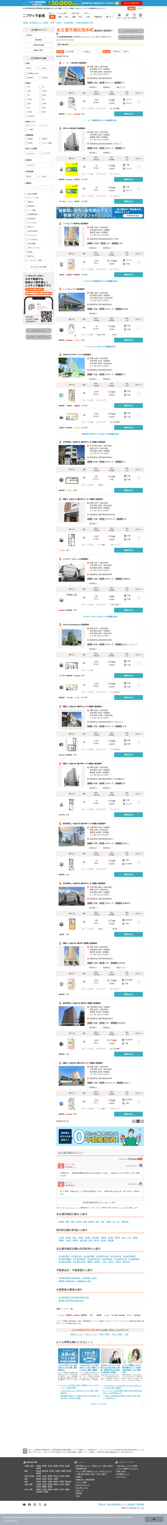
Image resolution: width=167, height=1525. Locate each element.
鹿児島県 (39, 1492)
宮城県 (55, 1466)
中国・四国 (28, 1484)
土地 (126, 1334)
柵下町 (117, 1238)
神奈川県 (45, 1471)
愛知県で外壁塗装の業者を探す (71, 1301)
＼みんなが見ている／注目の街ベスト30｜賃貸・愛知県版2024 (67, 1367)
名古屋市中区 (116, 1256)
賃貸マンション (85, 1466)
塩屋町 (61, 1240)
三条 (129, 1238)
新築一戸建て (104, 1334)
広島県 (38, 1484)
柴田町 (75, 1240)
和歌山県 (68, 1481)
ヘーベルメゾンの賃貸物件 (74, 289)
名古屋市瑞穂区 (65, 1259)
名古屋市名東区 (65, 1262)
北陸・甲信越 (29, 1476)
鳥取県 (50, 1484)
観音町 (68, 1238)
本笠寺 (79, 1222)
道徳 (85, 1222)
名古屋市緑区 (134, 1259)
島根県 (55, 1484)
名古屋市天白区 (79, 1262)
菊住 (74, 1238)
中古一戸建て (117, 1334)
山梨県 (44, 1476)
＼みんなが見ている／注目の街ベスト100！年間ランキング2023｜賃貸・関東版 (89, 1367)
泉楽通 (110, 1240)
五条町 (110, 1238)
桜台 (124, 1238)
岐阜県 (44, 1479)
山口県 (61, 1484)
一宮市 (104, 1262)
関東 (26, 1471)
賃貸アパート (97, 1466)
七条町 (68, 1240)
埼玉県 (51, 1471)
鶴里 (67, 1222)
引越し (78, 1496)
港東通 (103, 1238)
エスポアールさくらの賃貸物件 (75, 559)
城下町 (96, 1240)
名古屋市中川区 (93, 1259)
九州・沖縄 (28, 1489)
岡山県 (44, 1484)
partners (53, 1517)
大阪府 (38, 1481)
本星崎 (61, 1222)
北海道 (38, 1466)
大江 (118, 1222)
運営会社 (102, 1504)
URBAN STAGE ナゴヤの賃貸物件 (77, 354)
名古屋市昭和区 (129, 1256)
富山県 (55, 1476)
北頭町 (87, 1238)
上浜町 (61, 1238)
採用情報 (140, 1504)
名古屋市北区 (76, 1256)
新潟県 (38, 1476)
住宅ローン (80, 1490)
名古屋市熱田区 (79, 1259)
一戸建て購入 (80, 1474)
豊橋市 (90, 1262)
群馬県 (38, 1473)
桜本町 (91, 1222)
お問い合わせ (121, 1471)
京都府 (50, 1481)
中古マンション (91, 1334)
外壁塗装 (79, 1493)
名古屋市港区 (107, 1259)
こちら (122, 1208)
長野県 (50, 1476)
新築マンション (77, 1334)
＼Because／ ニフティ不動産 (127, 1466)
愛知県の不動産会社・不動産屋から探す (75, 1281)
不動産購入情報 (81, 1468)
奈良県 (61, 1481)
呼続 (72, 1222)
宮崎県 (67, 1489)
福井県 (67, 1476)
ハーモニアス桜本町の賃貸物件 (75, 223)
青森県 (44, 1466)
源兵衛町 (95, 1238)
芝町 (90, 1240)
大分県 (61, 1489)
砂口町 (103, 1240)
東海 (26, 1479)
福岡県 (38, 1489)
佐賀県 (44, 1489)
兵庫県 (44, 1481)
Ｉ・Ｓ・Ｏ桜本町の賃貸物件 (75, 63)
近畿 (26, 1481)
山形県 (67, 1466)
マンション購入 (81, 1471)
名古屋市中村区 (102, 1256)
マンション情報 (81, 1482)
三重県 (55, 1479)
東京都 (38, 1471)
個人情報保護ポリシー (117, 1504)
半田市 (118, 1262)
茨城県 (63, 1471)
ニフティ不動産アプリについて (127, 1468)
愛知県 (38, 1479)
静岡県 (50, 1479)
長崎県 (50, 1489)
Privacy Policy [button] (10, 1521)
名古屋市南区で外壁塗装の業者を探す (74, 1297)
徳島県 (67, 1484)
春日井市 (126, 1262)
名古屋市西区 (89, 1256)
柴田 (97, 1222)
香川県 (38, 1487)
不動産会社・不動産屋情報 (85, 1479)
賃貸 (77, 1466)
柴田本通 (83, 1240)
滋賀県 (55, 1481)
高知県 (50, 1487)
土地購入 (79, 1477)
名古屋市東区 (64, 1256)
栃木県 (69, 1471)
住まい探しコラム (82, 1488)
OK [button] (154, 1519)
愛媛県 (44, 1487)
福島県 (38, 1468)
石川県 (61, 1476)
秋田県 (61, 1466)
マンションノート (71, 1208)
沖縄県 (46, 1492)
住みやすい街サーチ (83, 1485)
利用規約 (131, 1504)
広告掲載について (123, 1474)
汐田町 (135, 1238)
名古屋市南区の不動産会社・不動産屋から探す (78, 1278)
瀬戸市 (111, 1262)
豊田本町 (125, 1222)
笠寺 (102, 1222)
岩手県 (50, 1466)
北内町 (80, 1238)
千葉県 (57, 1471)
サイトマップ (121, 1477)
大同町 (108, 1222)
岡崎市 (97, 1262)
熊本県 (55, 1489)
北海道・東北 (29, 1466)
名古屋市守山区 (120, 1259)
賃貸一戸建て (107, 1466)
